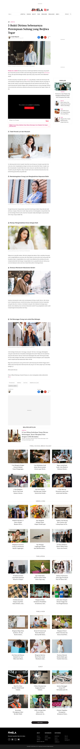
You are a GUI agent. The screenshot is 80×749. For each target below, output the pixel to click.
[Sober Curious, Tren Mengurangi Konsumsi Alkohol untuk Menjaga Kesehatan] (57, 103)
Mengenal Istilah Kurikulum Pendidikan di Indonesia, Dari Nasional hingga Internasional (40, 601)
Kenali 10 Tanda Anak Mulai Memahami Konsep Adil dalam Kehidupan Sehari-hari (40, 632)
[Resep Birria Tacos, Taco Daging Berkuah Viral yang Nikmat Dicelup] (57, 111)
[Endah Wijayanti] (9, 37)
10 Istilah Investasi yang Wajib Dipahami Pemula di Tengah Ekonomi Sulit (18, 577)
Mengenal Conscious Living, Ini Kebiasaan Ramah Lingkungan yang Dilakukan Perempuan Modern (18, 546)
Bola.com (66, 736)
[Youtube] (18, 739)
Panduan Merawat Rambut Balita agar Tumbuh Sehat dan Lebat (62, 656)
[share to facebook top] (38, 37)
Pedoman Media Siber (40, 741)
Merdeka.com (57, 741)
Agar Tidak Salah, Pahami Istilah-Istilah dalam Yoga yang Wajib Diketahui (40, 577)
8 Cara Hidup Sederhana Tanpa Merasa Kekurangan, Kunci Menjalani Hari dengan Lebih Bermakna (35, 434)
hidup (27, 79)
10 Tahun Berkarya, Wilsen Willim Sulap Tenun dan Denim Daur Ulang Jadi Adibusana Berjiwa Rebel (62, 546)
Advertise (38, 739)
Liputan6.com (57, 736)
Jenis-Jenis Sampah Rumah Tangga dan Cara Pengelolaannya (62, 601)
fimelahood (51, 14)
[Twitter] (15, 739)
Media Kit (46, 736)
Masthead (38, 737)
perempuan (47, 72)
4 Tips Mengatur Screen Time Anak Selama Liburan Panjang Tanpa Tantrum (18, 491)
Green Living (40, 501)
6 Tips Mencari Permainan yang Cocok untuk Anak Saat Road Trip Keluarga (62, 491)
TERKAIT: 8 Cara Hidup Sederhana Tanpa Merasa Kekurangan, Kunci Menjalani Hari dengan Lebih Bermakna (28, 126)
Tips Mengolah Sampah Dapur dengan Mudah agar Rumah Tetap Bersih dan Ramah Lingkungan (40, 522)
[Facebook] (9, 739)
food (38, 14)
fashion (29, 14)
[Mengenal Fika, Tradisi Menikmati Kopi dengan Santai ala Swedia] (57, 120)
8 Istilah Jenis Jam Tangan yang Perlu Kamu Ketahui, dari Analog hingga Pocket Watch (18, 601)
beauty (34, 14)
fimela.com (35, 746)
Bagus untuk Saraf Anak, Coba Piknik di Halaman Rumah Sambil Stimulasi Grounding (62, 467)
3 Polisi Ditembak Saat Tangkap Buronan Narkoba (40, 687)
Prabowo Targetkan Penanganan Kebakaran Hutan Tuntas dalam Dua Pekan (62, 712)
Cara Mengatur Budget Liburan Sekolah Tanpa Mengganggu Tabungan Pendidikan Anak (18, 467)
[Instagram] (12, 739)
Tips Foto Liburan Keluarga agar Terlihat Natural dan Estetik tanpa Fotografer (40, 491)
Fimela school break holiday (40, 446)
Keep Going (40, 722)
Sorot (40, 666)
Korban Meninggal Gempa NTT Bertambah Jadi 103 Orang (62, 687)
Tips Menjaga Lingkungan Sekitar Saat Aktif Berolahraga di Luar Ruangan (40, 546)
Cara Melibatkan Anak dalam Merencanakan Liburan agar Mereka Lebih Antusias (40, 467)
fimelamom (44, 14)
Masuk (67, 14)
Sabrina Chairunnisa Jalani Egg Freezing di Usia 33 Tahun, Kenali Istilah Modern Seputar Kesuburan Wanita (62, 577)
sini (9, 377)
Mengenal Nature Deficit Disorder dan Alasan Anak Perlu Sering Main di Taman (62, 632)
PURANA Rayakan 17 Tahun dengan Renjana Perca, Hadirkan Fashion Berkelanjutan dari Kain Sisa (18, 522)
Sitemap (46, 739)
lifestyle (22, 14)
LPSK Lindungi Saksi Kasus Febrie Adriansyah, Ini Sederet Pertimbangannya (40, 712)
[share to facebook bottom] (38, 391)
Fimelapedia (40, 556)
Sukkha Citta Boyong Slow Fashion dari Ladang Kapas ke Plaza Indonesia (62, 522)
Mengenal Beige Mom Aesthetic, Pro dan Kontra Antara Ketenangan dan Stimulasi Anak (18, 632)
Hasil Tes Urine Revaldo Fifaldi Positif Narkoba (18, 687)
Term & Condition (48, 737)
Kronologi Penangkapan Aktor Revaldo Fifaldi (18, 712)
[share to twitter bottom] (42, 391)
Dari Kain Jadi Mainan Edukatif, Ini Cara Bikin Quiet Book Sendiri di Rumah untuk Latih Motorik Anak (18, 656)
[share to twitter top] (42, 37)
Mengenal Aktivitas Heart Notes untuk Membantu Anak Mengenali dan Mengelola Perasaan (40, 656)
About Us (38, 736)
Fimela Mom (40, 611)
